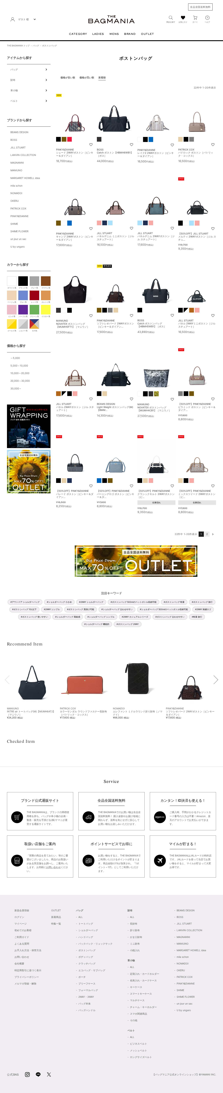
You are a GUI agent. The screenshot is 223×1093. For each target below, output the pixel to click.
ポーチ (82, 976)
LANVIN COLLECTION (23, 154)
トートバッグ (85, 923)
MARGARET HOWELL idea (25, 177)
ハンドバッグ (85, 937)
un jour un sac (18, 238)
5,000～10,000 (19, 365)
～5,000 (15, 357)
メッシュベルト (138, 1050)
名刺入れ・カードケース (143, 980)
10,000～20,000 (19, 373)
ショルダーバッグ (88, 930)
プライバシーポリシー (26, 976)
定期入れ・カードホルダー (144, 973)
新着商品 (56, 916)
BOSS (13, 139)
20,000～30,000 (20, 380)
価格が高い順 (86, 77)
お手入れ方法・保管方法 (27, 950)
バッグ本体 (84, 1003)
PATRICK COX (18, 208)
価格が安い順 (67, 77)
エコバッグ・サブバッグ (91, 970)
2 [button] (207, 534)
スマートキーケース (141, 993)
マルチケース (137, 1000)
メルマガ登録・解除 (25, 983)
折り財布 (135, 930)
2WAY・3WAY (86, 996)
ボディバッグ (85, 956)
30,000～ (15, 388)
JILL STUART (18, 147)
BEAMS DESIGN (19, 132)
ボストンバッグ (86, 950)
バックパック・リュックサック (95, 943)
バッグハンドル (86, 1010)
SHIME (14, 223)
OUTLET (56, 910)
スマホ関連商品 (138, 1013)
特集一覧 (56, 923)
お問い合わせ (53, 867)
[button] (213, 534)
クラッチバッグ (86, 963)
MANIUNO (16, 170)
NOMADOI (16, 193)
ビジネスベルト (138, 1043)
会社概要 (19, 963)
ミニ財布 (135, 943)
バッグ (36, 45)
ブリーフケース (86, 983)
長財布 (133, 923)
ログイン (19, 916)
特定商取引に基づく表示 (27, 970)
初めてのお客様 (23, 930)
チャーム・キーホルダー (143, 1007)
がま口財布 (136, 937)
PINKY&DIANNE (19, 216)
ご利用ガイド (21, 937)
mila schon (16, 185)
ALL (80, 916)
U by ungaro (17, 246)
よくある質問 (21, 943)
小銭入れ (135, 950)
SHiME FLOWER (19, 231)
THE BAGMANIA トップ (18, 45)
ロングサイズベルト (141, 1057)
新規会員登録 (21, 910)
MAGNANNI (17, 162)
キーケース (136, 987)
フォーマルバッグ (88, 990)
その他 (133, 1020)
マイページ (20, 923)
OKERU (14, 200)
